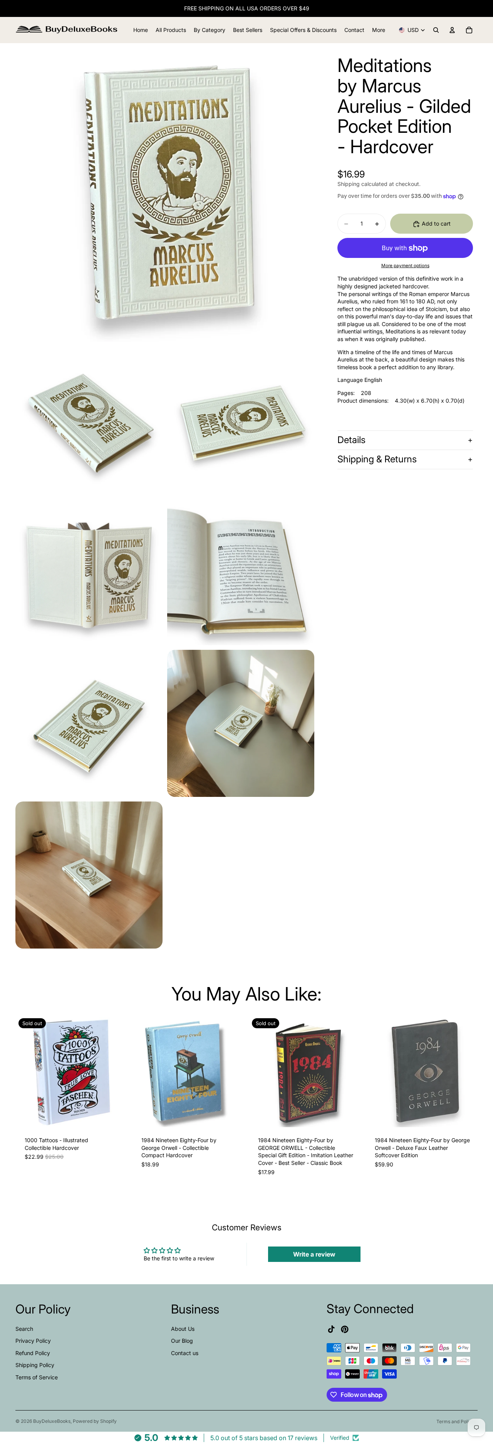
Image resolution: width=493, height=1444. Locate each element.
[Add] (232, 1115)
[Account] (452, 30)
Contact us (184, 1353)
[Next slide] (115, 1071)
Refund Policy (32, 1353)
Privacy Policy (33, 1340)
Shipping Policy (34, 1365)
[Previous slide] (27, 1071)
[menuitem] (378, 30)
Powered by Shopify (95, 1421)
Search (24, 1328)
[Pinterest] (344, 1329)
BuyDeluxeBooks (51, 1421)
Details (351, 440)
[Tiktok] (331, 1329)
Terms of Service (36, 1377)
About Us (183, 1328)
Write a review (314, 1254)
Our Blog (182, 1340)
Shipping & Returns (377, 459)
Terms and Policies (457, 1421)
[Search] (436, 30)
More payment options (405, 265)
